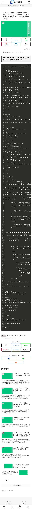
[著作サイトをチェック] (8, 358)
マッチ (13, 338)
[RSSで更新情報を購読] (16, 362)
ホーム (8, 501)
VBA (4, 335)
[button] (26, 44)
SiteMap (23, 501)
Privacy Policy (8, 503)
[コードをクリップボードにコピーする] (29, 68)
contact (23, 503)
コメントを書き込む (16, 485)
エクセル (24, 335)
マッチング (10, 335)
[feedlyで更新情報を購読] (23, 358)
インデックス (6, 338)
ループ (17, 335)
